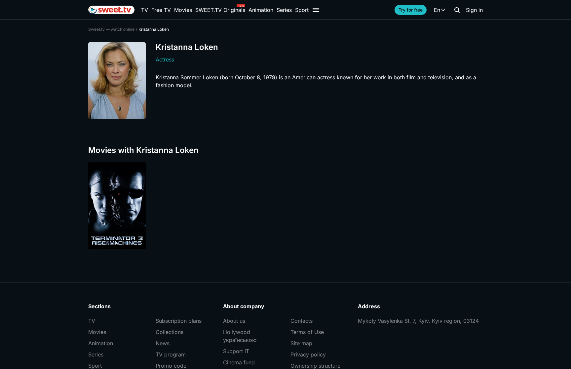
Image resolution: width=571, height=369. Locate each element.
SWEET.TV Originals (220, 10)
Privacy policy (308, 354)
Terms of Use (307, 332)
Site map (301, 343)
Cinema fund (239, 362)
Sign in (474, 10)
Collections (169, 332)
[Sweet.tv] (111, 10)
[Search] (457, 10)
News (163, 343)
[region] (285, 205)
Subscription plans (179, 320)
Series (284, 10)
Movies (183, 10)
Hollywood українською (239, 336)
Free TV (161, 10)
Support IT (236, 351)
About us (234, 320)
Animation (260, 10)
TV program (171, 354)
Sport (302, 10)
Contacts (301, 320)
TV (144, 10)
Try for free (411, 10)
